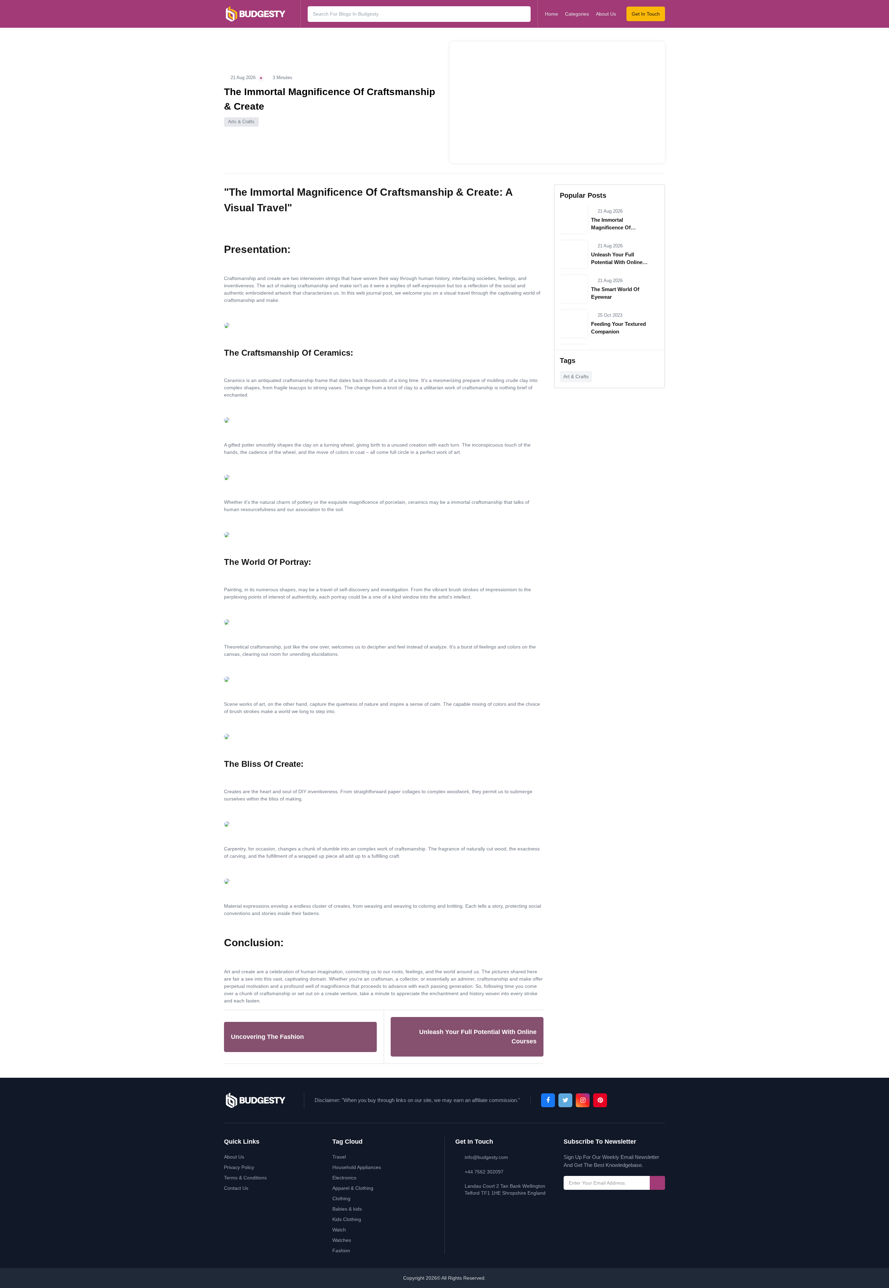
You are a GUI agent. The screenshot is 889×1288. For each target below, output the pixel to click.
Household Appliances (356, 1167)
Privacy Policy (239, 1167)
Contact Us (236, 1188)
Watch (339, 1229)
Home (551, 14)
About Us (606, 14)
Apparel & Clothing (352, 1188)
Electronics (344, 1177)
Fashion (341, 1250)
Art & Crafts (576, 376)
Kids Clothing (346, 1219)
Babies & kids (347, 1209)
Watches (341, 1240)
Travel (339, 1157)
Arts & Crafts (241, 121)
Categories (577, 14)
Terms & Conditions (245, 1177)
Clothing (341, 1198)
